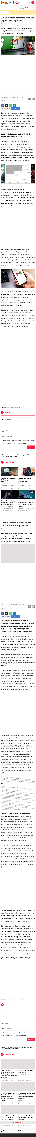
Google (16, 999)
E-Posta (12, 407)
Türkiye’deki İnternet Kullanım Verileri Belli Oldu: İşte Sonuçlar (7, 1117)
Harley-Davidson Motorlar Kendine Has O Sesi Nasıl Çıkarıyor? (26, 1117)
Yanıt (18, 407)
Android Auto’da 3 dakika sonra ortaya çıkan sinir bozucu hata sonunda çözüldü (26, 503)
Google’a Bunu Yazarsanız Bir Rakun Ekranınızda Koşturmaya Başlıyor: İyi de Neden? (26, 1095)
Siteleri (23, 999)
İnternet (10, 528)
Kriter (20, 999)
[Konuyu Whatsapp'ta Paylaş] (10, 105)
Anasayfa (4, 23)
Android (10, 23)
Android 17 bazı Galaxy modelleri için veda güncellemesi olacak (8, 502)
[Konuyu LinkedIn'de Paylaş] (14, 105)
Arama (8, 999)
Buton (8, 407)
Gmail (15, 407)
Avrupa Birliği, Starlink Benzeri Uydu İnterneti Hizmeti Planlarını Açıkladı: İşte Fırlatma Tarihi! (8, 1096)
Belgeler (12, 999)
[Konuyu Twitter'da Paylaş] (6, 105)
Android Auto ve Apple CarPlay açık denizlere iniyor (8, 480)
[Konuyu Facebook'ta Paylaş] (2, 105)
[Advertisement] (18, 75)
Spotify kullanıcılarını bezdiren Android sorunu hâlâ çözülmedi (26, 480)
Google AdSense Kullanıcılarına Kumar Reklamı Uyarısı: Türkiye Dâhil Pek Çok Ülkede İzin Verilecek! (9, 1073)
